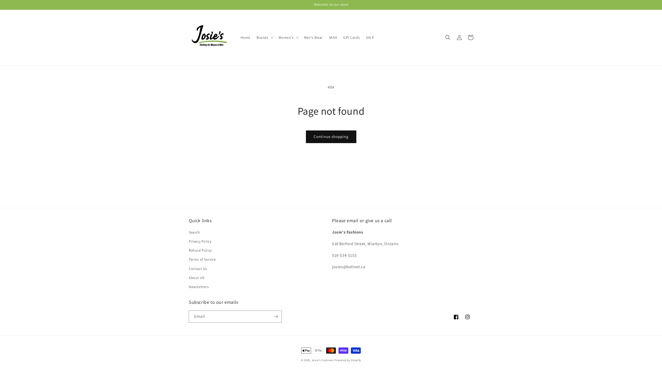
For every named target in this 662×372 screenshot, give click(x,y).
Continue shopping (331, 136)
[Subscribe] (276, 317)
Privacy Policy (200, 241)
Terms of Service (202, 259)
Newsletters (199, 286)
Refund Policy (200, 250)
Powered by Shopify (347, 360)
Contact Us (198, 268)
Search (194, 232)
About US (197, 277)
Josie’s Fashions (323, 360)
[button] (264, 37)
